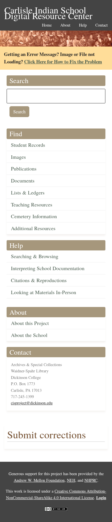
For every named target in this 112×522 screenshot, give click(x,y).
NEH (71, 480)
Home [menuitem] (47, 25)
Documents (22, 180)
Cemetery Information (34, 216)
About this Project (30, 323)
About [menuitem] (65, 25)
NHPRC (90, 480)
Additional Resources (33, 228)
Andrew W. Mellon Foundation (39, 480)
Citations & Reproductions (39, 280)
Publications (23, 168)
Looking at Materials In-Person (43, 292)
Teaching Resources (31, 204)
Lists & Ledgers (28, 192)
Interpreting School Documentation (47, 268)
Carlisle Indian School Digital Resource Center (48, 10)
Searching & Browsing (34, 256)
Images (18, 156)
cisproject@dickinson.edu (32, 402)
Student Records (28, 144)
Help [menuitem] (83, 25)
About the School (29, 335)
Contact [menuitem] (101, 25)
